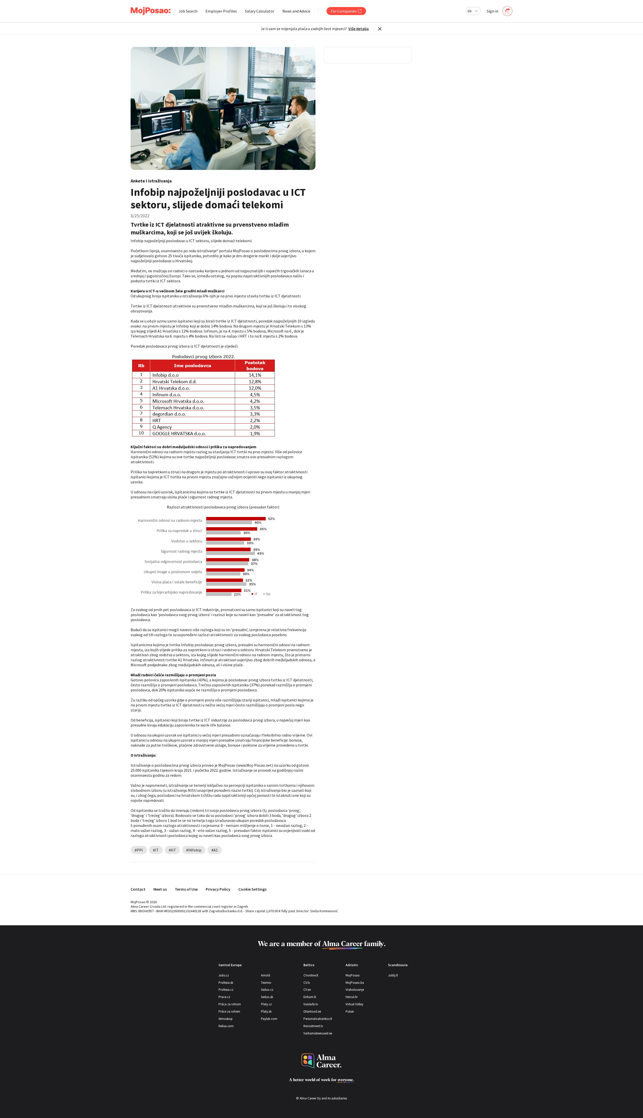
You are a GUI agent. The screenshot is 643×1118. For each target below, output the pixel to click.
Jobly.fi (393, 975)
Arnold (265, 975)
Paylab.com (269, 1019)
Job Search (188, 11)
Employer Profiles (221, 11)
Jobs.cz (224, 975)
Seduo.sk (267, 997)
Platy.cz (266, 1004)
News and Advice (296, 11)
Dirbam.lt (309, 997)
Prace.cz (224, 997)
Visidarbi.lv (310, 1004)
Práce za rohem (229, 1011)
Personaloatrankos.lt (317, 1019)
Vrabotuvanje (355, 990)
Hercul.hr (352, 997)
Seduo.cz (267, 990)
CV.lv (306, 982)
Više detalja (358, 28)
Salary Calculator (259, 11)
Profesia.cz (226, 990)
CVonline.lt (310, 975)
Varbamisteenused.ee (317, 1033)
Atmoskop (226, 1019)
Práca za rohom (230, 1004)
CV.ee (307, 990)
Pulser (350, 1011)
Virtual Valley (354, 1004)
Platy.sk (266, 1011)
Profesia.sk (226, 982)
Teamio (266, 982)
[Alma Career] (321, 1061)
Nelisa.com (226, 1026)
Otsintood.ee (312, 1011)
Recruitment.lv (313, 1026)
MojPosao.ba (355, 982)
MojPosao (353, 975)
